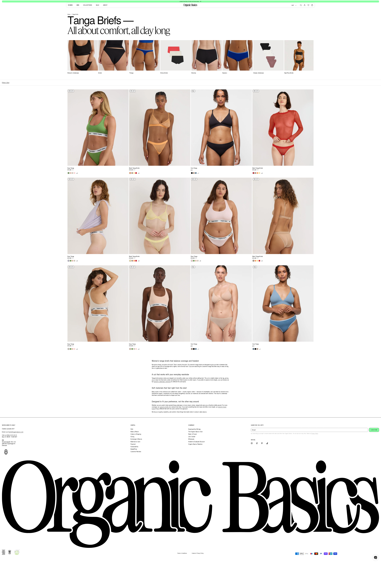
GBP (293, 5)
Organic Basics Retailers (195, 444)
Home (68, 14)
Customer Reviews (136, 451)
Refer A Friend (192, 434)
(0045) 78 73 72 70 (11, 435)
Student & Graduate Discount (196, 442)
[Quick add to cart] (126, 163)
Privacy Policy (314, 433)
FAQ (132, 429)
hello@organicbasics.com (16, 432)
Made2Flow (134, 449)
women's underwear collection (162, 382)
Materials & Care (135, 442)
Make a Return (135, 432)
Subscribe (374, 430)
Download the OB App (194, 429)
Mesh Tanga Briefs (134, 168)
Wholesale (191, 439)
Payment (133, 444)
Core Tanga (194, 168)
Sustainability (134, 447)
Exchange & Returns (136, 439)
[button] (301, 5)
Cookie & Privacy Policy (198, 553)
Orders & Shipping (136, 434)
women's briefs (164, 407)
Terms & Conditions (182, 553)
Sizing (132, 437)
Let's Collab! (191, 437)
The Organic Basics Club (195, 432)
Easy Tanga (70, 168)
